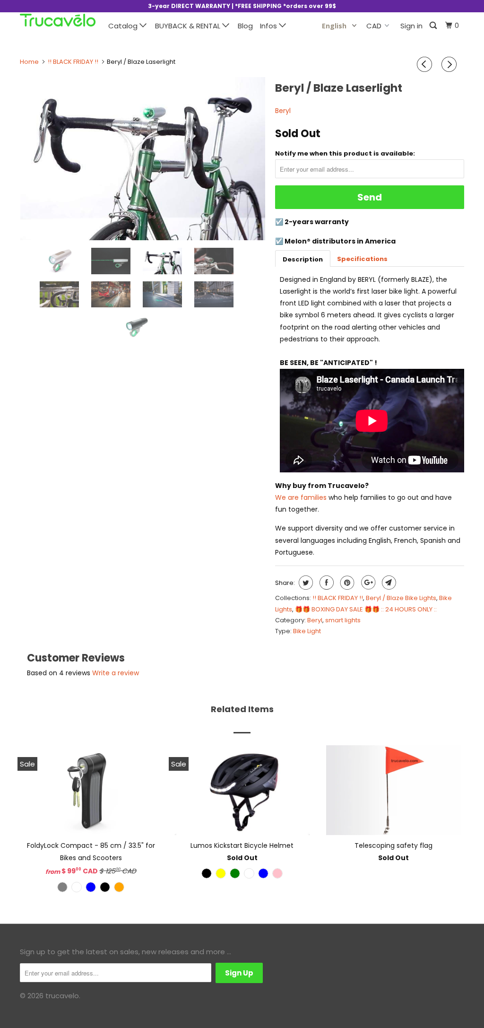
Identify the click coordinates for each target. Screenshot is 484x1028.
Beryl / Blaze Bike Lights (401, 597)
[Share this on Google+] (367, 582)
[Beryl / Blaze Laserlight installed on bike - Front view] (143, 159)
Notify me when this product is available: (345, 153)
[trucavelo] (57, 20)
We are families (301, 497)
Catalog (123, 26)
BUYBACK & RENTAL (188, 26)
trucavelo (62, 996)
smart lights (343, 620)
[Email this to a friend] (388, 582)
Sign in (411, 26)
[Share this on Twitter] (304, 582)
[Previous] (426, 64)
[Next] (450, 64)
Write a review (115, 673)
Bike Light (307, 631)
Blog (245, 26)
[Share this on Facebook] (325, 582)
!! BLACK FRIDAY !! (337, 597)
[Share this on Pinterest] (346, 582)
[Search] (434, 25)
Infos (269, 26)
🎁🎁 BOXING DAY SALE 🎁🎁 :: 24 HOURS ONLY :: (366, 609)
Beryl (283, 110)
